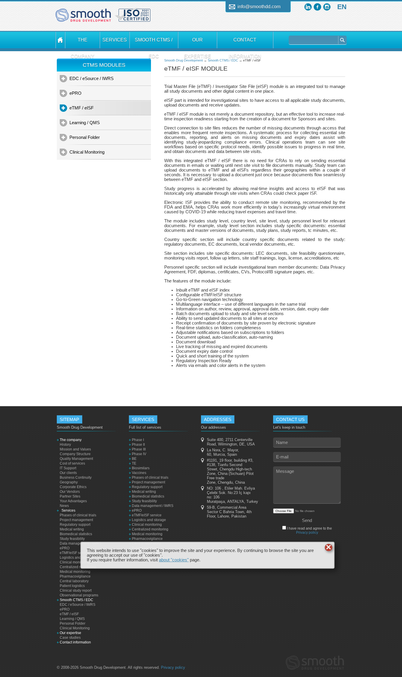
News (64, 506)
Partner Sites (70, 496)
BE (134, 459)
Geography (69, 482)
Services (114, 39)
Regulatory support (75, 525)
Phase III (139, 449)
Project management (76, 520)
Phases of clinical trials (78, 515)
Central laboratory (74, 581)
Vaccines (139, 473)
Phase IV (139, 454)
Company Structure (75, 454)
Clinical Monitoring (86, 151)
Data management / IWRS (80, 543)
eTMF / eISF (81, 107)
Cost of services (72, 463)
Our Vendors (70, 492)
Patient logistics (72, 586)
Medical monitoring (75, 572)
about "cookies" (174, 560)
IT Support (68, 468)
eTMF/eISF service (74, 553)
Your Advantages (73, 501)
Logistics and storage (77, 557)
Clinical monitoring (75, 562)
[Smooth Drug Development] (83, 17)
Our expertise (197, 42)
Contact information (245, 42)
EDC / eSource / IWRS (91, 78)
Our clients (68, 473)
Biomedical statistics (76, 534)
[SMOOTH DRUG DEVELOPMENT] (60, 40)
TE (134, 463)
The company (82, 42)
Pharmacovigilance (75, 576)
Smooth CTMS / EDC (153, 42)
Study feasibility (72, 539)
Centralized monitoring (78, 567)
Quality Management (76, 459)
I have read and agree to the (309, 530)
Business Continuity (76, 477)
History (65, 445)
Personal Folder (84, 137)
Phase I (138, 440)
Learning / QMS (84, 122)
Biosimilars (140, 468)
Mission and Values (75, 449)
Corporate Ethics (73, 487)
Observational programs (79, 595)
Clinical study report (76, 590)
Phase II (138, 445)
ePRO (75, 93)
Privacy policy (307, 532)
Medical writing (72, 529)
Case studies (70, 638)
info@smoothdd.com (258, 6)
